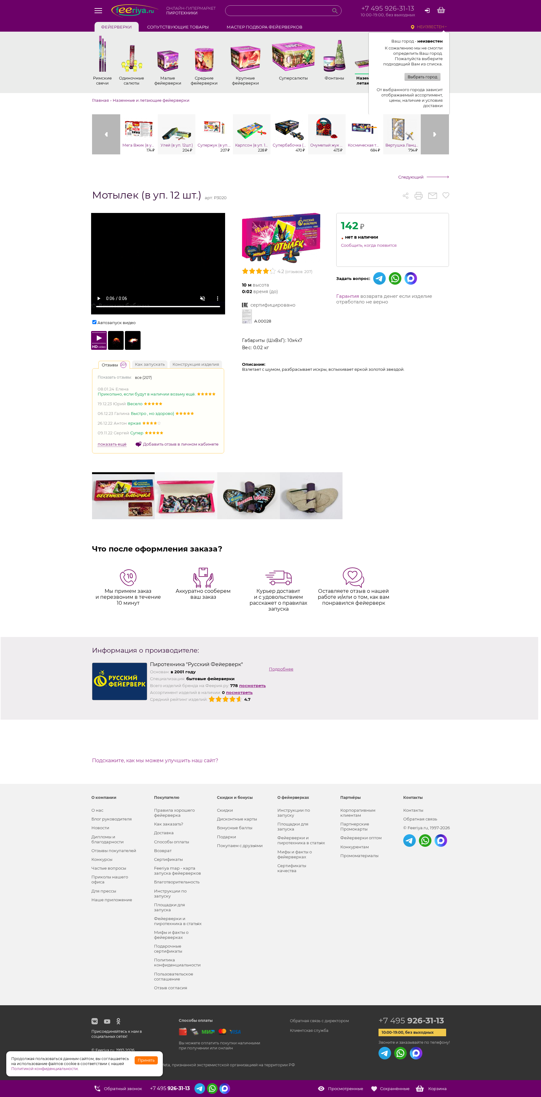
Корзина (437, 1088)
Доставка (164, 832)
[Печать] (419, 195)
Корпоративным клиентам (357, 813)
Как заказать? (168, 823)
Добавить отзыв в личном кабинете (181, 444)
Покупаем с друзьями (240, 845)
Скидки (225, 810)
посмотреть (252, 685)
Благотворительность (176, 881)
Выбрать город (422, 77)
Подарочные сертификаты (168, 949)
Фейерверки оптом (361, 837)
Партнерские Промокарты (354, 826)
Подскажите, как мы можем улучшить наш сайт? (155, 760)
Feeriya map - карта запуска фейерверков (177, 871)
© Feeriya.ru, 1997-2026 (426, 827)
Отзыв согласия (170, 987)
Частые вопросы (108, 868)
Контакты (413, 810)
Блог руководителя (111, 818)
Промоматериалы (359, 855)
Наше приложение (111, 899)
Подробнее (281, 668)
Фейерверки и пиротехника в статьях (178, 921)
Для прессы (103, 890)
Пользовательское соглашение (173, 976)
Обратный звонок (123, 1088)
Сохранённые (395, 1088)
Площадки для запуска (169, 907)
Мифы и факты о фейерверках (171, 935)
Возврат (163, 850)
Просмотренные (345, 1088)
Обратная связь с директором (319, 1020)
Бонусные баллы (234, 827)
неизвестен (430, 26)
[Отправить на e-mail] (432, 196)
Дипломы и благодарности (107, 839)
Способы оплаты (171, 841)
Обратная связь (420, 818)
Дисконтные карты (237, 818)
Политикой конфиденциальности (44, 1068)
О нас (97, 810)
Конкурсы (101, 859)
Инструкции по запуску (170, 893)
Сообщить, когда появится (369, 245)
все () (143, 377)
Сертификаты (168, 859)
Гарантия (347, 296)
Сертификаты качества (291, 868)
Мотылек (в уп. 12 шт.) (147, 195)
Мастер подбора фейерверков (264, 26)
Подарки (226, 836)
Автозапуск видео (116, 322)
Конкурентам (354, 846)
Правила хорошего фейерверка (174, 813)
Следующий (411, 176)
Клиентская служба (309, 1030)
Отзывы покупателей (113, 850)
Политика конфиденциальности (177, 962)
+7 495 (411, 1021)
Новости (100, 827)
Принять (146, 1060)
